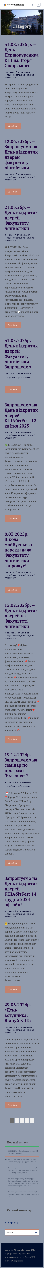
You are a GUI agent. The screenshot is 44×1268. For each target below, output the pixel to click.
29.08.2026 (10, 72)
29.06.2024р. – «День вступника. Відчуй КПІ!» (20, 1012)
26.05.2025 (10, 373)
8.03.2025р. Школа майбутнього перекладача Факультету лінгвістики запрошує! (18, 550)
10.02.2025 (9, 633)
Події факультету (24, 377)
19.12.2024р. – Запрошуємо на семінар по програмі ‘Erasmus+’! (21, 765)
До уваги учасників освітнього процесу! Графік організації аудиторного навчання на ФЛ (23, 1194)
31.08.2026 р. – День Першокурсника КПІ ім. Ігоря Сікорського (22, 54)
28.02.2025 (9, 572)
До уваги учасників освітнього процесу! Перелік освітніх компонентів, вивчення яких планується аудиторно (22, 1170)
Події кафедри (13, 75)
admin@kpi (26, 72)
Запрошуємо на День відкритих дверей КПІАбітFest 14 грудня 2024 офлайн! (21, 891)
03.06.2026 (10, 174)
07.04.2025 (10, 432)
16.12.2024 (9, 782)
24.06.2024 (10, 1027)
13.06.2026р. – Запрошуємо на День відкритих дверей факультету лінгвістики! (21, 154)
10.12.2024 (9, 911)
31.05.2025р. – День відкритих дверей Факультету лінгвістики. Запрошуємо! (21, 354)
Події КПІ (25, 75)
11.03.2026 (9, 235)
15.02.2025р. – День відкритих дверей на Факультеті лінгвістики (21, 615)
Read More (12, 126)
